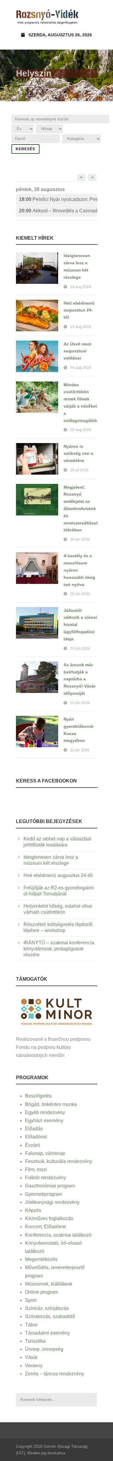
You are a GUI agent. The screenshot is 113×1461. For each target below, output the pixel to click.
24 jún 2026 (80, 648)
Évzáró (32, 1145)
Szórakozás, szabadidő (50, 1316)
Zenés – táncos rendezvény (54, 1373)
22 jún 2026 (80, 703)
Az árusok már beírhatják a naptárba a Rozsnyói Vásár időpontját (80, 679)
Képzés (33, 1210)
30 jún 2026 (80, 539)
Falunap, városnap (45, 1153)
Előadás (34, 1128)
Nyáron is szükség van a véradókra (78, 453)
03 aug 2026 (80, 430)
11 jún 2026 (79, 750)
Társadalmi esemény (47, 1332)
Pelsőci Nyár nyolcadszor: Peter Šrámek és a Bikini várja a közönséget (58, 199)
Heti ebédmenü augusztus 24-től (79, 310)
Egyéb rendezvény (45, 1112)
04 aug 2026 (80, 368)
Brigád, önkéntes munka (51, 1104)
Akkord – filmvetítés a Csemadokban (58, 210)
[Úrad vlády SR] (56, 1010)
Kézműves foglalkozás (49, 1218)
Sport (30, 1300)
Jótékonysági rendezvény (52, 1202)
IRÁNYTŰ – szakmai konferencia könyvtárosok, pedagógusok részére (59, 948)
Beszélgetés (38, 1095)
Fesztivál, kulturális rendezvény (58, 1161)
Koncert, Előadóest (45, 1226)
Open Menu (90, 16)
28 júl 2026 (79, 470)
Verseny (33, 1365)
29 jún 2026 (80, 594)
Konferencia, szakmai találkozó (58, 1235)
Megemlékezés (41, 1259)
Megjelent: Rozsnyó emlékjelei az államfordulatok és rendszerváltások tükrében (81, 509)
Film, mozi (36, 1169)
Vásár (31, 1357)
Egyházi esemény (44, 1120)
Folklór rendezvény (45, 1177)
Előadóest (36, 1136)
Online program (41, 1292)
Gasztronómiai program (50, 1185)
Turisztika (35, 1341)
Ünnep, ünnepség (44, 1349)
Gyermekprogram (43, 1194)
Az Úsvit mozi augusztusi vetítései (77, 351)
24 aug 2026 (80, 287)
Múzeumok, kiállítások (48, 1283)
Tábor (31, 1324)
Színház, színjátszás (47, 1308)
